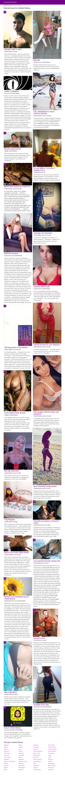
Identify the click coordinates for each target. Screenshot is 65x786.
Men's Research (10, 692)
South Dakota (52, 751)
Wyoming (50, 769)
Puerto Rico (51, 745)
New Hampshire (37, 751)
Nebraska (36, 747)
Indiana (21, 747)
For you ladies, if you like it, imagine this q (44, 169)
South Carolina (52, 749)
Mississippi (22, 767)
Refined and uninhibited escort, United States (16, 598)
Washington (51, 763)
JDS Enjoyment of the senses (15, 347)
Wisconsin (51, 767)
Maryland (21, 759)
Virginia (50, 761)
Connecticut (7, 757)
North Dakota (37, 761)
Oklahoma (36, 765)
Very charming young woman (45, 486)
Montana (35, 745)
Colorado (6, 755)
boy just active (39, 638)
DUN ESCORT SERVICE (10, 2)
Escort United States (12, 728)
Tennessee (51, 753)
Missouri (21, 769)
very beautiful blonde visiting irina (47, 561)
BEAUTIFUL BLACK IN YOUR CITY (17, 187)
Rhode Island (51, 747)
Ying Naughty (9, 520)
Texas (50, 755)
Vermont (50, 759)
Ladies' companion (11, 91)
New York (36, 757)
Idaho (5, 769)
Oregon (35, 767)
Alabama (6, 745)
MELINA (37, 60)
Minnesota (21, 765)
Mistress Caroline (11, 253)
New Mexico (36, 755)
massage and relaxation (43, 233)
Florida (6, 763)
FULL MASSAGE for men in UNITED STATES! (44, 113)
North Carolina (37, 759)
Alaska (6, 747)
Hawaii (6, 767)
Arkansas (6, 751)
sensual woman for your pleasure (47, 345)
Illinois (20, 745)
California (6, 753)
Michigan (21, 763)
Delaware (6, 759)
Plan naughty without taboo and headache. (46, 413)
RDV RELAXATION (11, 471)
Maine (20, 757)
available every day (41, 705)
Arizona (6, 749)
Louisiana (21, 755)
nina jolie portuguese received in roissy (46, 522)
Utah (49, 757)
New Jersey (36, 753)
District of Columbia (9, 761)
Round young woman (12, 149)
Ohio (34, 763)
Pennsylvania (37, 769)
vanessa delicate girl (42, 287)
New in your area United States (16, 552)
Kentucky (21, 753)
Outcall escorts (8, 5)
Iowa (20, 749)
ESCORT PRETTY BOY (13, 49)
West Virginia (52, 765)
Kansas (21, 751)
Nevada (35, 749)
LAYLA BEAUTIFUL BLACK (14, 413)
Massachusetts (23, 761)
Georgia (6, 765)
